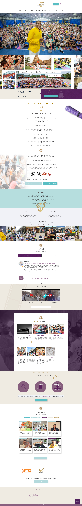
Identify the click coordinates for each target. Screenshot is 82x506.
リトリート (50, 417)
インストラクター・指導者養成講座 (33, 495)
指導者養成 (44, 417)
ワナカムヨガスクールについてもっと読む (33, 183)
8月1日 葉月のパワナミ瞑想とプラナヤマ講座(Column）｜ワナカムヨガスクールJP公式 (40, 450)
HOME (20, 10)
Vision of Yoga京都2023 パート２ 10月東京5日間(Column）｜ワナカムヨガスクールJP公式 (39, 433)
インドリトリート (31, 496)
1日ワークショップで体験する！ (50, 183)
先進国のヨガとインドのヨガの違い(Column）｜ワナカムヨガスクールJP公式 (25, 433)
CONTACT (61, 10)
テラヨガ (30, 500)
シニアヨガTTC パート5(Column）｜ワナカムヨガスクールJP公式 (54, 450)
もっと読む (40, 458)
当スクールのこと (26, 417)
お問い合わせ (41, 481)
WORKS (50, 10)
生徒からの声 (57, 417)
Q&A (55, 10)
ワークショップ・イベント (36, 417)
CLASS (32, 10)
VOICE (44, 10)
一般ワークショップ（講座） (33, 494)
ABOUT (26, 10)
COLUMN (38, 10)
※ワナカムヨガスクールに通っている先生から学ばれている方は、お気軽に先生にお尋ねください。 (40, 396)
